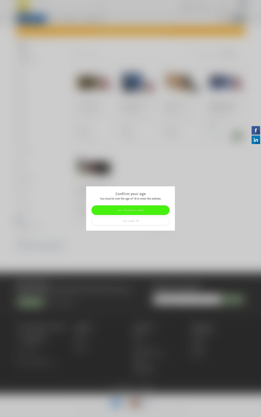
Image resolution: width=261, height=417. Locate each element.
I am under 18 (130, 221)
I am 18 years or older (130, 210)
